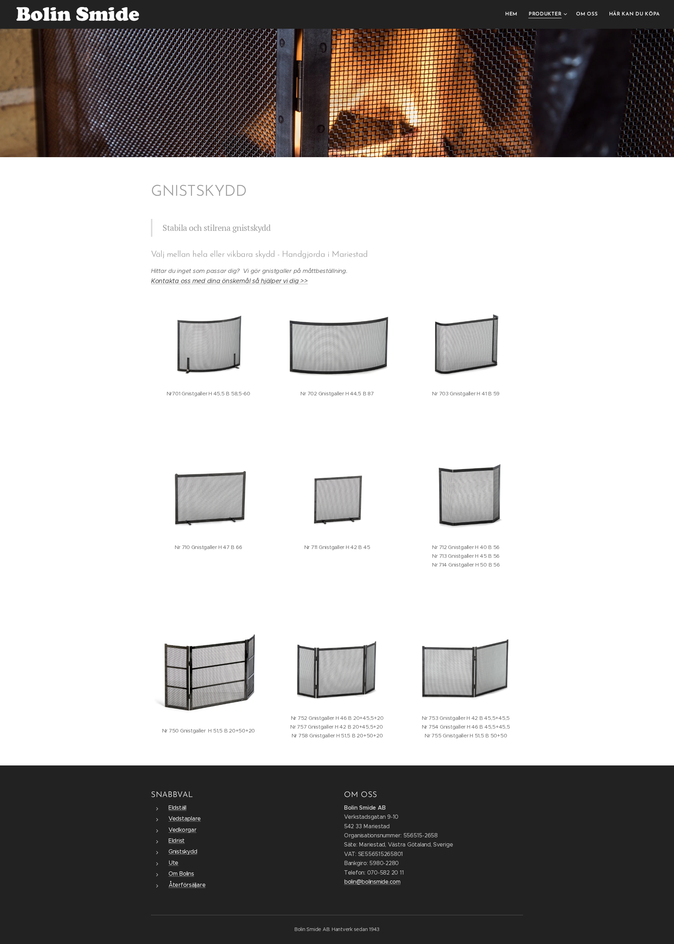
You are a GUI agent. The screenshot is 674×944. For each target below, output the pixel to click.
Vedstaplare (184, 818)
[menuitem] (513, 14)
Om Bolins (181, 873)
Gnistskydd (182, 851)
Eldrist (176, 840)
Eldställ (177, 807)
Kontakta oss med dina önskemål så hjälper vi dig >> (229, 281)
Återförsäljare (186, 885)
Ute (173, 862)
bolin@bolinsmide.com (372, 881)
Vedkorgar (182, 829)
